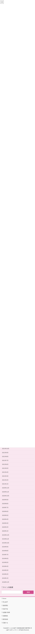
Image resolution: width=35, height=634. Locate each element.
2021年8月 (5, 456)
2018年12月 (5, 582)
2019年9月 (5, 546)
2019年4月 (5, 566)
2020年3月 (5, 523)
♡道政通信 (4, 605)
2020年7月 (5, 507)
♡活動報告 (4, 616)
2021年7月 (5, 460)
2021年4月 (5, 472)
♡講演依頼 (4, 619)
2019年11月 (5, 539)
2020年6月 (5, 511)
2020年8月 (5, 503)
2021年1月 (5, 484)
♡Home (3, 598)
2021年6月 (5, 464)
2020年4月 (5, 519)
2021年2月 (5, 480)
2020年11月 (5, 492)
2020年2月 (5, 527)
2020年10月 (5, 495)
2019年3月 (5, 570)
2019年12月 (5, 535)
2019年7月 (5, 554)
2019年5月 (5, 562)
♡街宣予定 (4, 609)
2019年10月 (5, 543)
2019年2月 (5, 574)
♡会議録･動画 (5, 612)
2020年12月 (5, 488)
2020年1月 (5, 531)
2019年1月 (5, 578)
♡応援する (4, 622)
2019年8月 (5, 550)
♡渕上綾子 (4, 602)
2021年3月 (5, 476)
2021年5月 (5, 468)
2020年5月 (5, 515)
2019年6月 (5, 558)
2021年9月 (5, 452)
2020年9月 (5, 499)
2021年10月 (5, 448)
